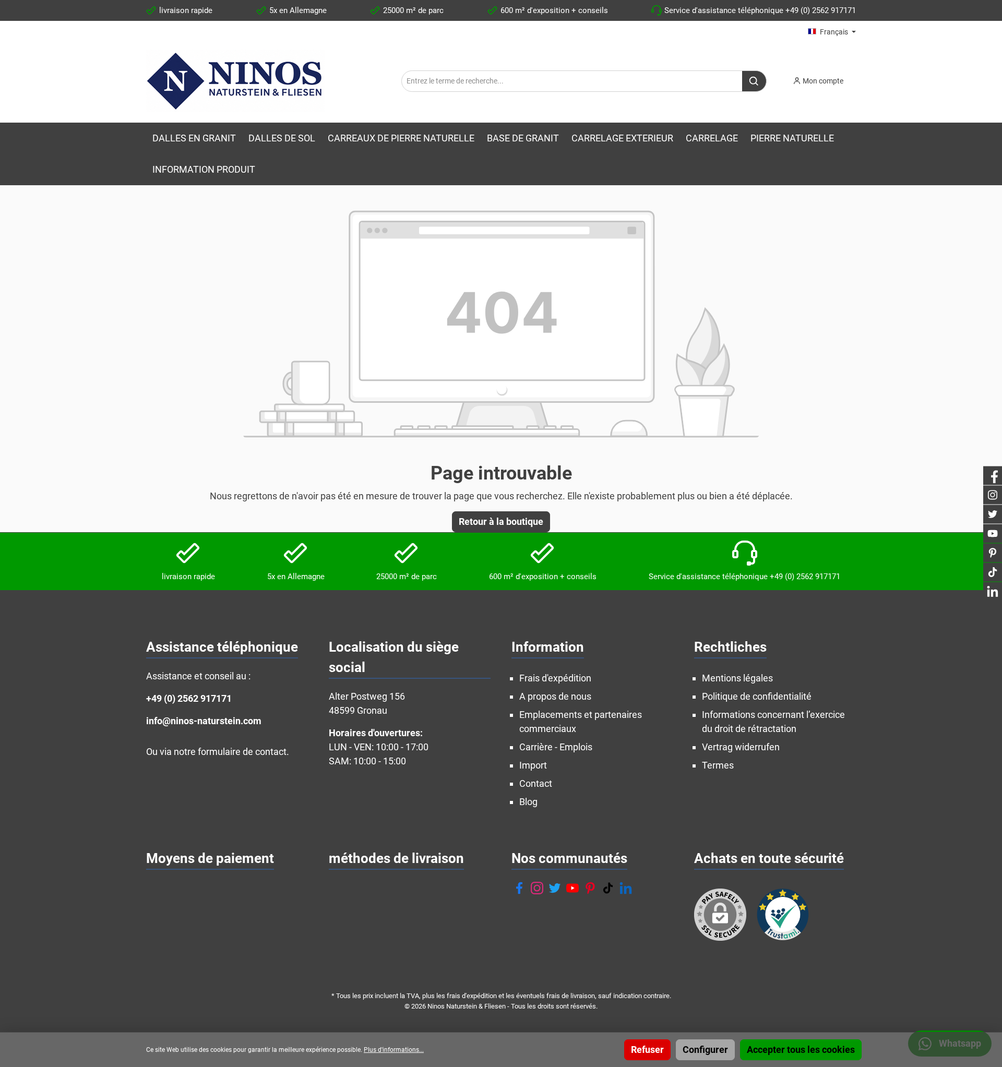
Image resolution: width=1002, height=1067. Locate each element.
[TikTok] (608, 888)
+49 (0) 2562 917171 (189, 698)
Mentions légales (737, 678)
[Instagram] (537, 888)
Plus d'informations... (394, 1049)
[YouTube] (572, 888)
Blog (528, 801)
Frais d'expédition (555, 678)
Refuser (647, 1049)
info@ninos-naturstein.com (203, 720)
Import (533, 765)
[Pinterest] (590, 888)
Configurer (705, 1049)
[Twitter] (555, 888)
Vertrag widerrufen (741, 746)
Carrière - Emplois (555, 746)
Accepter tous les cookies (801, 1049)
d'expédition (479, 996)
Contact (535, 783)
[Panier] (859, 77)
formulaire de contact (242, 751)
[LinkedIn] (626, 888)
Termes (718, 765)
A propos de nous (555, 696)
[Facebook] (519, 888)
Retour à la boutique (501, 521)
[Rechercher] (754, 81)
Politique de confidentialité (757, 696)
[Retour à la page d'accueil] (235, 81)
